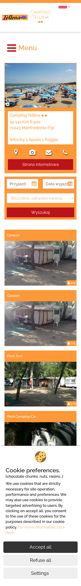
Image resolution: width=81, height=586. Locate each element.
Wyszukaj (40, 212)
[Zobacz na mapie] (16, 152)
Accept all (40, 547)
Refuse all (40, 560)
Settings (40, 573)
